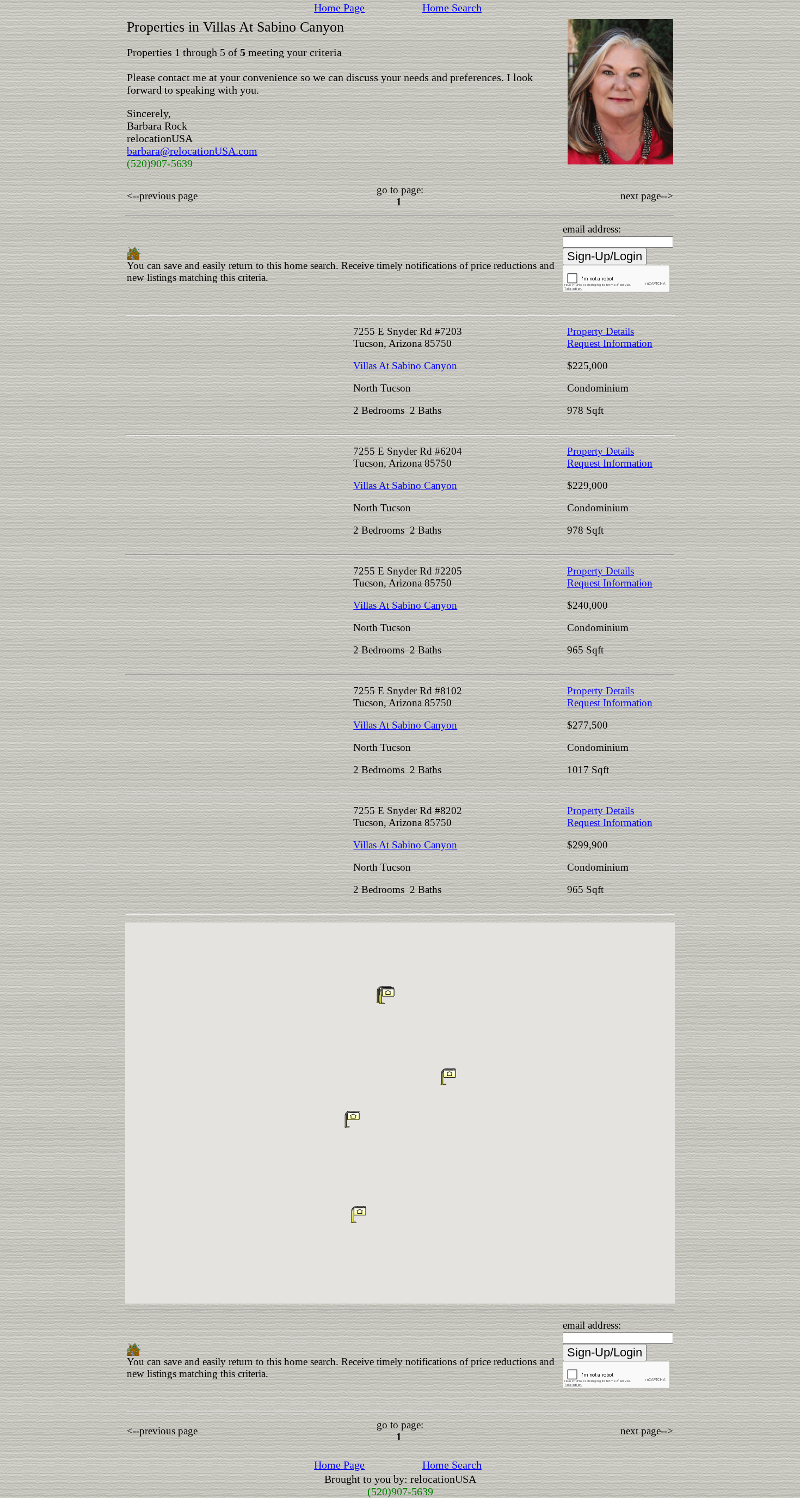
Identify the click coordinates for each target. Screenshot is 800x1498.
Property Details (600, 331)
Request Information (610, 343)
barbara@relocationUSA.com (192, 151)
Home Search (452, 8)
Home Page (339, 8)
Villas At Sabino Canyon (405, 365)
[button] (448, 1076)
